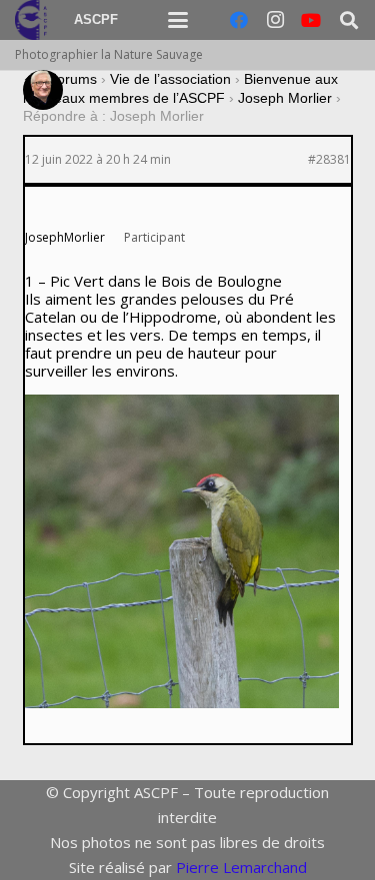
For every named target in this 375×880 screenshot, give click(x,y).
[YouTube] (311, 20)
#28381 (329, 160)
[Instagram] (275, 20)
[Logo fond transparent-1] (34, 20)
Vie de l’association (170, 79)
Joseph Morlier (285, 98)
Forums (72, 79)
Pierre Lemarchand (241, 867)
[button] (178, 20)
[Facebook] (239, 20)
